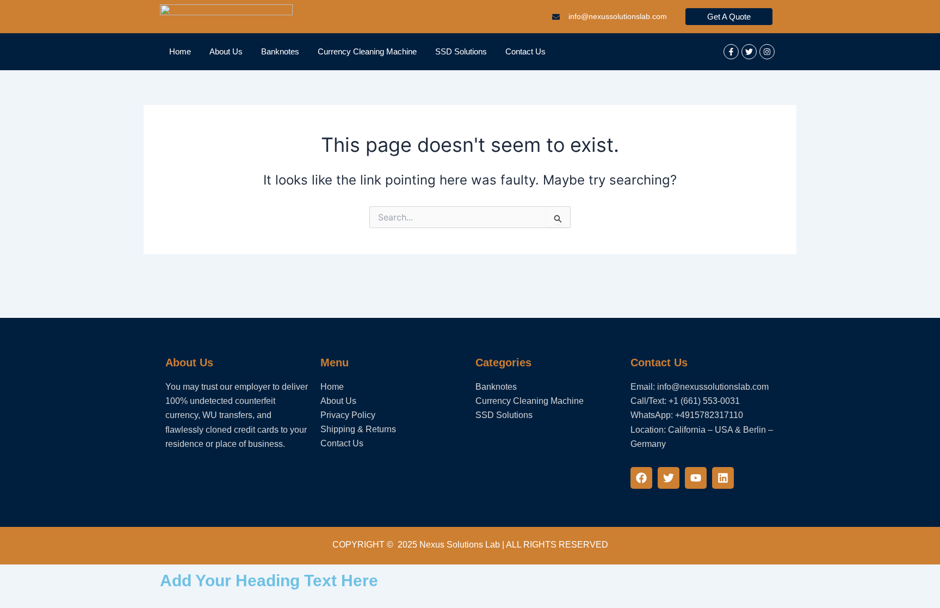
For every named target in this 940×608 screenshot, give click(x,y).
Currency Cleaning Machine (367, 51)
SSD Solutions (461, 51)
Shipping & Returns (358, 429)
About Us (226, 51)
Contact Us (525, 51)
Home (180, 51)
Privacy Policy (347, 415)
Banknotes (280, 51)
